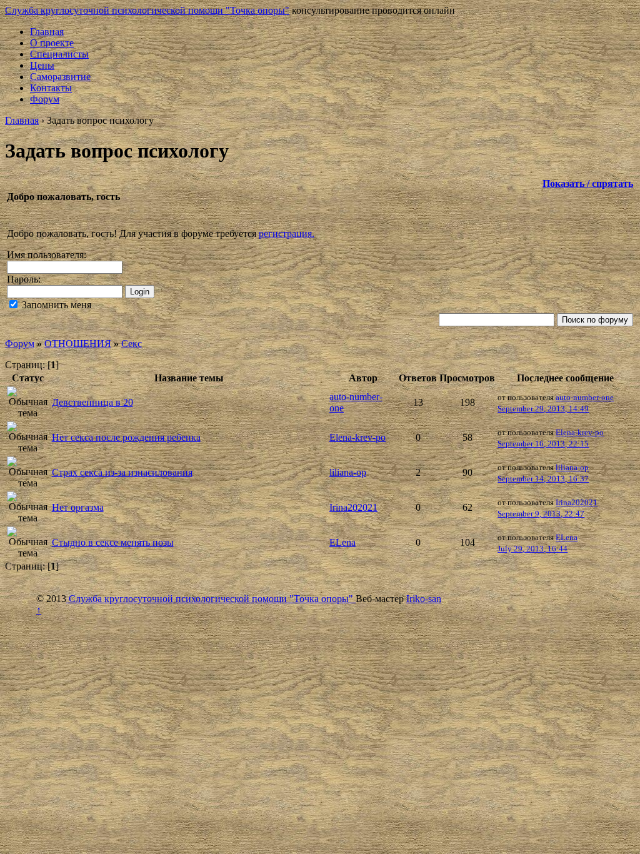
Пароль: (24, 279)
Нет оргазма (78, 507)
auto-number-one (585, 397)
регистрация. (286, 233)
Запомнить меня (55, 304)
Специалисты (59, 54)
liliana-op (347, 472)
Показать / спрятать (587, 183)
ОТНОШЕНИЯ (77, 343)
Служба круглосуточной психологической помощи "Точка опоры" (147, 10)
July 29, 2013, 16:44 (533, 548)
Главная (47, 31)
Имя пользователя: (46, 254)
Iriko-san (423, 598)
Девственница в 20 (92, 402)
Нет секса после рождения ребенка (126, 437)
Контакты (51, 88)
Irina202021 (353, 507)
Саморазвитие (60, 76)
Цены (42, 65)
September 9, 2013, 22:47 (541, 513)
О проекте (52, 43)
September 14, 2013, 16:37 (543, 478)
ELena (342, 542)
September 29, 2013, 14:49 (543, 408)
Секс (131, 343)
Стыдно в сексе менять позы (113, 542)
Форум (44, 99)
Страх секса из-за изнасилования (122, 472)
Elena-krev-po (357, 437)
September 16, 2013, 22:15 (543, 443)
